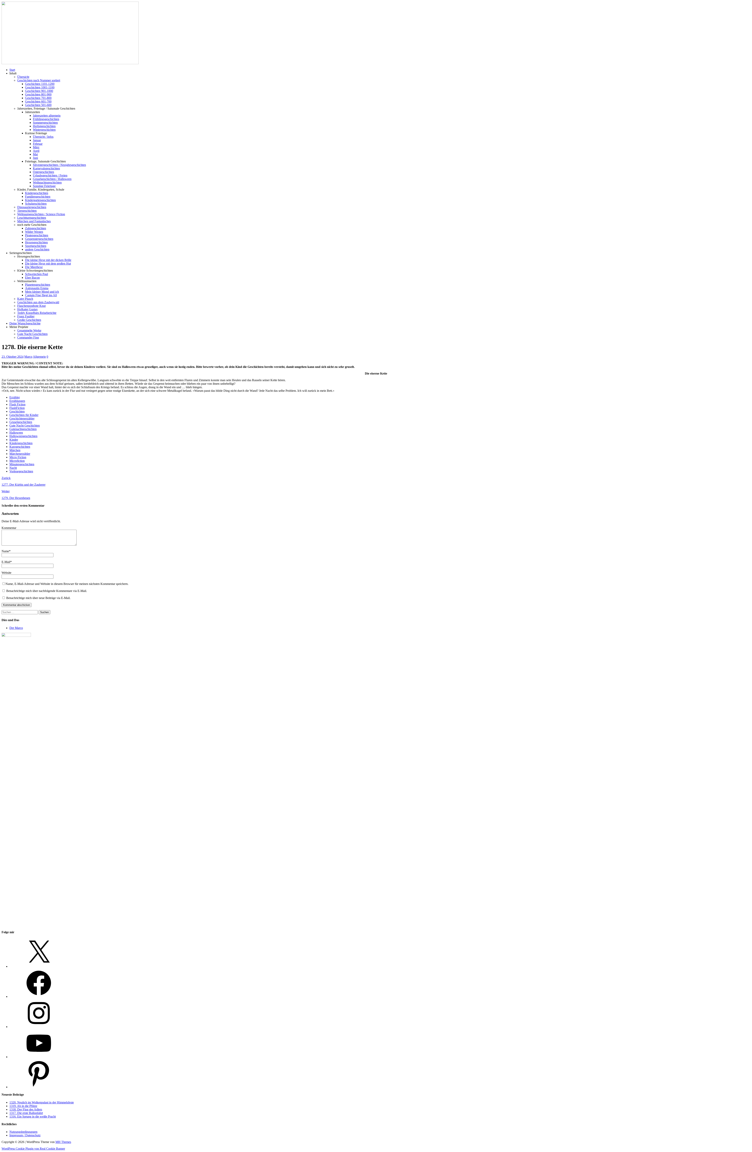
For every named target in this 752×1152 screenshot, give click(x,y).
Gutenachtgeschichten (23, 429)
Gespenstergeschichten (39, 238)
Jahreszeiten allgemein (47, 115)
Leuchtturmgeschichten (31, 217)
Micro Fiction (17, 457)
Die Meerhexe (34, 267)
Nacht (13, 467)
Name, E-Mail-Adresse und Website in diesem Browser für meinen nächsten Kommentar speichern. (66, 583)
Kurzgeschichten (19, 446)
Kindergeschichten (36, 193)
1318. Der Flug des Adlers (25, 1109)
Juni (35, 157)
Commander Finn (28, 337)
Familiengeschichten (37, 196)
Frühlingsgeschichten (46, 119)
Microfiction (17, 460)
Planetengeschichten (37, 284)
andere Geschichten (37, 249)
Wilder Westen (34, 231)
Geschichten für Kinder (23, 415)
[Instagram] (38, 1026)
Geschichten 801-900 (38, 94)
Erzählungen (17, 401)
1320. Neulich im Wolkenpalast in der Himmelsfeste (41, 1102)
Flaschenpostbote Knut (31, 305)
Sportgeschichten (35, 246)
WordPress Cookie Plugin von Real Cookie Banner (33, 1148)
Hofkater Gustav (27, 309)
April (36, 150)
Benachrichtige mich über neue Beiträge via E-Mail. (38, 598)
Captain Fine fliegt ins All (41, 295)
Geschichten (17, 411)
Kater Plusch (25, 298)
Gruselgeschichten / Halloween (52, 179)
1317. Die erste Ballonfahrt (26, 1113)
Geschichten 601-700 (38, 101)
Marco (28, 356)
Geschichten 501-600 (38, 105)
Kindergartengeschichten (40, 200)
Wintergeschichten (44, 129)
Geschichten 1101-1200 (39, 84)
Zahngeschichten (35, 228)
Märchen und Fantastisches (34, 221)
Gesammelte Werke (29, 330)
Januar (37, 140)
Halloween (16, 432)
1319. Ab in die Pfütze (23, 1106)
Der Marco (16, 628)
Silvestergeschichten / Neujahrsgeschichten (59, 165)
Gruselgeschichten (20, 422)
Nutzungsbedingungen (23, 1131)
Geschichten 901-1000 (39, 91)
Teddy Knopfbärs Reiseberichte (36, 312)
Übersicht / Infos (43, 136)
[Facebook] (38, 996)
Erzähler (14, 397)
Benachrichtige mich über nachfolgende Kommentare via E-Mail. (46, 591)
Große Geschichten (29, 320)
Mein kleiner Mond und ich (42, 291)
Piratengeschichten (36, 235)
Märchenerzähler (19, 453)
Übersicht (23, 76)
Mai (35, 154)
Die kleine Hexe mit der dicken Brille (48, 260)
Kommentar (9, 528)
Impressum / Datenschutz (25, 1135)
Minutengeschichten (21, 464)
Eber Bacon (32, 277)
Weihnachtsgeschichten (47, 182)
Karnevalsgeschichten (46, 168)
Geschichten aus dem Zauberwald (38, 302)
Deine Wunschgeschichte (25, 323)
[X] (38, 966)
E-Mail (6, 562)
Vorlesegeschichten (21, 471)
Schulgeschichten (36, 203)
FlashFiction (17, 408)
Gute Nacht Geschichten (32, 334)
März (36, 147)
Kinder (13, 439)
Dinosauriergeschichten (31, 207)
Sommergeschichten (45, 122)
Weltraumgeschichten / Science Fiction (41, 214)
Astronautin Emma (36, 288)
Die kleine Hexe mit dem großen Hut (48, 263)
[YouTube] (38, 1056)
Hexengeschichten (36, 242)
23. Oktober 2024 (13, 356)
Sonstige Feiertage (44, 186)
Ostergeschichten (43, 172)
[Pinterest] (38, 1087)
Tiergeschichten (27, 210)
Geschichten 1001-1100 (39, 87)
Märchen (14, 450)
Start (12, 69)
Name (5, 551)
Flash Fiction (17, 404)
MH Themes (63, 1142)
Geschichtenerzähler (21, 418)
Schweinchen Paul (36, 274)
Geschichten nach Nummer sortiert (38, 80)
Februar (37, 143)
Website (6, 572)
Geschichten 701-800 (38, 98)
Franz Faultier (25, 316)
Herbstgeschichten (44, 126)
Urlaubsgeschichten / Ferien (50, 175)
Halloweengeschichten (23, 436)
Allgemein (39, 356)
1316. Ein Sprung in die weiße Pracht (32, 1116)
